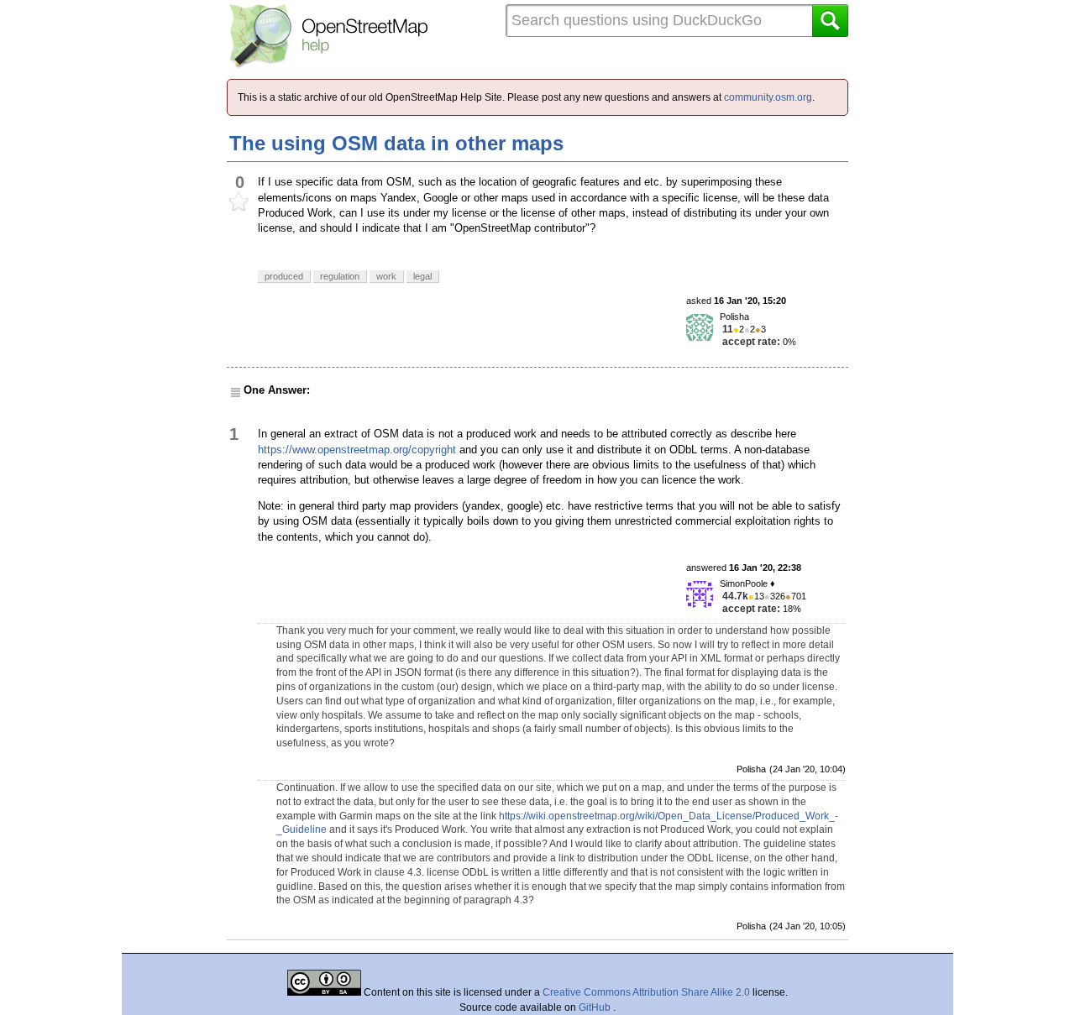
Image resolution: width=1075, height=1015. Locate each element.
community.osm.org (768, 97)
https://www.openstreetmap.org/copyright (357, 449)
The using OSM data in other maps (396, 143)
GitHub (596, 1007)
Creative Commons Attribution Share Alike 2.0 (646, 992)
